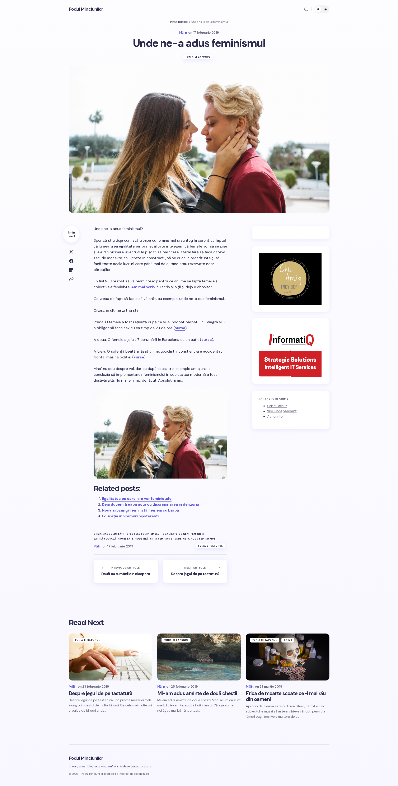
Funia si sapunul (198, 56)
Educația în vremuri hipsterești (130, 516)
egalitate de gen (176, 534)
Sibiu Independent (282, 411)
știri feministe (161, 538)
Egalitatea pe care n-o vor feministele (137, 498)
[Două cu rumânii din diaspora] (126, 571)
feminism (197, 534)
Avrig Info (275, 416)
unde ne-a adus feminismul (195, 538)
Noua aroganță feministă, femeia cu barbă (140, 510)
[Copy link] (71, 279)
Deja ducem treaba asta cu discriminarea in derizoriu (150, 504)
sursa (180, 327)
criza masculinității (109, 534)
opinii (288, 640)
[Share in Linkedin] (71, 270)
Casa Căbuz (277, 406)
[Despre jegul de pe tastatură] (195, 571)
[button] (306, 9)
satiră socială (105, 538)
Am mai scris (143, 287)
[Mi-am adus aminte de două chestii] (199, 657)
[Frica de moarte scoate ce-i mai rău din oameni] (287, 657)
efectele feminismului (144, 534)
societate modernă (133, 538)
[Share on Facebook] (71, 261)
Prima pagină (179, 22)
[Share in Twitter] (71, 251)
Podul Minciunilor (86, 9)
